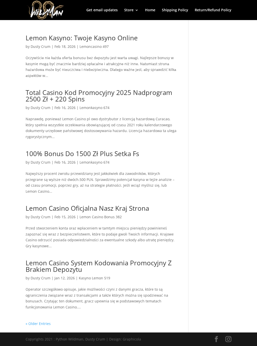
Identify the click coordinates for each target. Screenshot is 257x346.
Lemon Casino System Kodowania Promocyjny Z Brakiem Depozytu (99, 266)
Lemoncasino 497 (94, 46)
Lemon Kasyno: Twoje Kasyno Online (82, 37)
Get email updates (102, 10)
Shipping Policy (175, 10)
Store (129, 10)
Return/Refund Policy (213, 10)
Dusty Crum (40, 46)
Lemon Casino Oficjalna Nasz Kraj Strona (87, 208)
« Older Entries (38, 323)
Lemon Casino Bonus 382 (101, 216)
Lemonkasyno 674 (94, 107)
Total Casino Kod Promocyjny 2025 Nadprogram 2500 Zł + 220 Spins (99, 95)
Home (150, 10)
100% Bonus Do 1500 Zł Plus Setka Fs (82, 153)
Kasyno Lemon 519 (94, 278)
